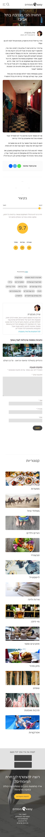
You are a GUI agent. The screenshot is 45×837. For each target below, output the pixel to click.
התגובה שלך (37, 375)
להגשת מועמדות (22, 796)
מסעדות (35, 488)
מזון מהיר (34, 666)
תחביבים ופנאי (32, 643)
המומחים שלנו (22, 819)
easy (26, 271)
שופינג (36, 688)
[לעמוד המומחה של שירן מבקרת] (38, 33)
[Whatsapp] (19, 166)
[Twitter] (15, 166)
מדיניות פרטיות (22, 823)
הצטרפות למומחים (22, 816)
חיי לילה (35, 621)
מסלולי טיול (33, 511)
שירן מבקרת (29, 32)
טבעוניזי (35, 555)
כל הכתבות (22, 821)
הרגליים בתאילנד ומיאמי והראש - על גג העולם (22, 360)
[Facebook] (11, 166)
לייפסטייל (34, 577)
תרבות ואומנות (32, 710)
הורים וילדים (33, 533)
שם (40, 400)
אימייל (39, 409)
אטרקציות (34, 732)
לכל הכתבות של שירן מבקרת (29, 331)
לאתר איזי (22, 814)
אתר (40, 417)
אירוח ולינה (34, 599)
